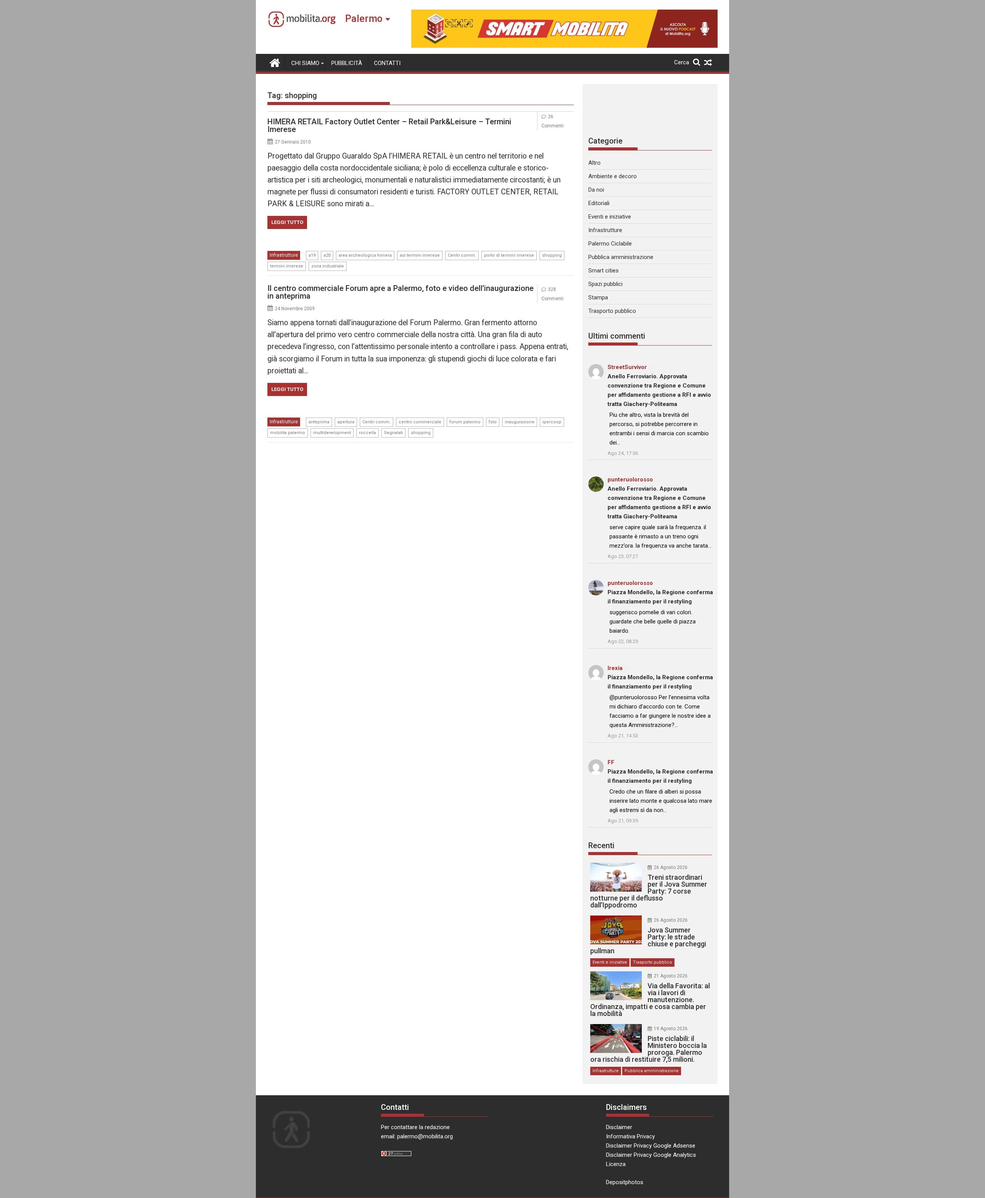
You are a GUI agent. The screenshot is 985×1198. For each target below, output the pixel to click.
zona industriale (327, 266)
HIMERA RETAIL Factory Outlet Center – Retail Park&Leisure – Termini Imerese (389, 125)
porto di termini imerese (509, 255)
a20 (327, 255)
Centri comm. (462, 255)
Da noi (596, 189)
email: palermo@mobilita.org (417, 1136)
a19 (312, 255)
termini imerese (286, 266)
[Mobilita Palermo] (275, 62)
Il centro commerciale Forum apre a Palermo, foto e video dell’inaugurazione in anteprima (400, 292)
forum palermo (465, 421)
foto (493, 421)
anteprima (319, 421)
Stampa (598, 297)
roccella (367, 432)
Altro (594, 162)
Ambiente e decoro (612, 176)
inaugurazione (519, 421)
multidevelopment (332, 432)
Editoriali (598, 203)
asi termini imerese (420, 255)
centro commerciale (420, 421)
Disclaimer (619, 1127)
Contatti (387, 63)
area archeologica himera (365, 255)
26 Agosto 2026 (671, 867)
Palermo (363, 18)
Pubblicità (346, 63)
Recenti (601, 845)
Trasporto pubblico (612, 310)
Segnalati (393, 432)
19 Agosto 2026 (671, 1028)
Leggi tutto (287, 222)
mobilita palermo (287, 432)
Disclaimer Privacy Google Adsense (650, 1145)
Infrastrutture (284, 255)
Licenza (616, 1164)
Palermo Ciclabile (610, 243)
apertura (345, 421)
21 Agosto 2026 (671, 976)
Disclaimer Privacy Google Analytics (651, 1154)
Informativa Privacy (630, 1136)
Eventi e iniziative (609, 216)
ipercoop (552, 421)
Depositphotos (624, 1182)
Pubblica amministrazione (620, 257)
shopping (552, 255)
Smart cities (603, 270)
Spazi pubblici (605, 284)
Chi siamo (305, 63)
